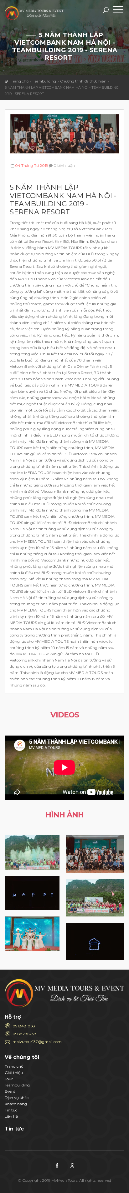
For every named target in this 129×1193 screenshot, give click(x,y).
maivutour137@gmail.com (37, 1041)
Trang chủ (19, 81)
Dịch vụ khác (16, 1097)
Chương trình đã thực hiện (83, 81)
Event (10, 1091)
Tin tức (11, 1110)
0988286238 (24, 1033)
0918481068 (24, 1026)
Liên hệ (11, 1116)
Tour (9, 1078)
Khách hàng (16, 1103)
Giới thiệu (14, 1072)
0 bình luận (64, 165)
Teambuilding (44, 81)
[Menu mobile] (118, 11)
